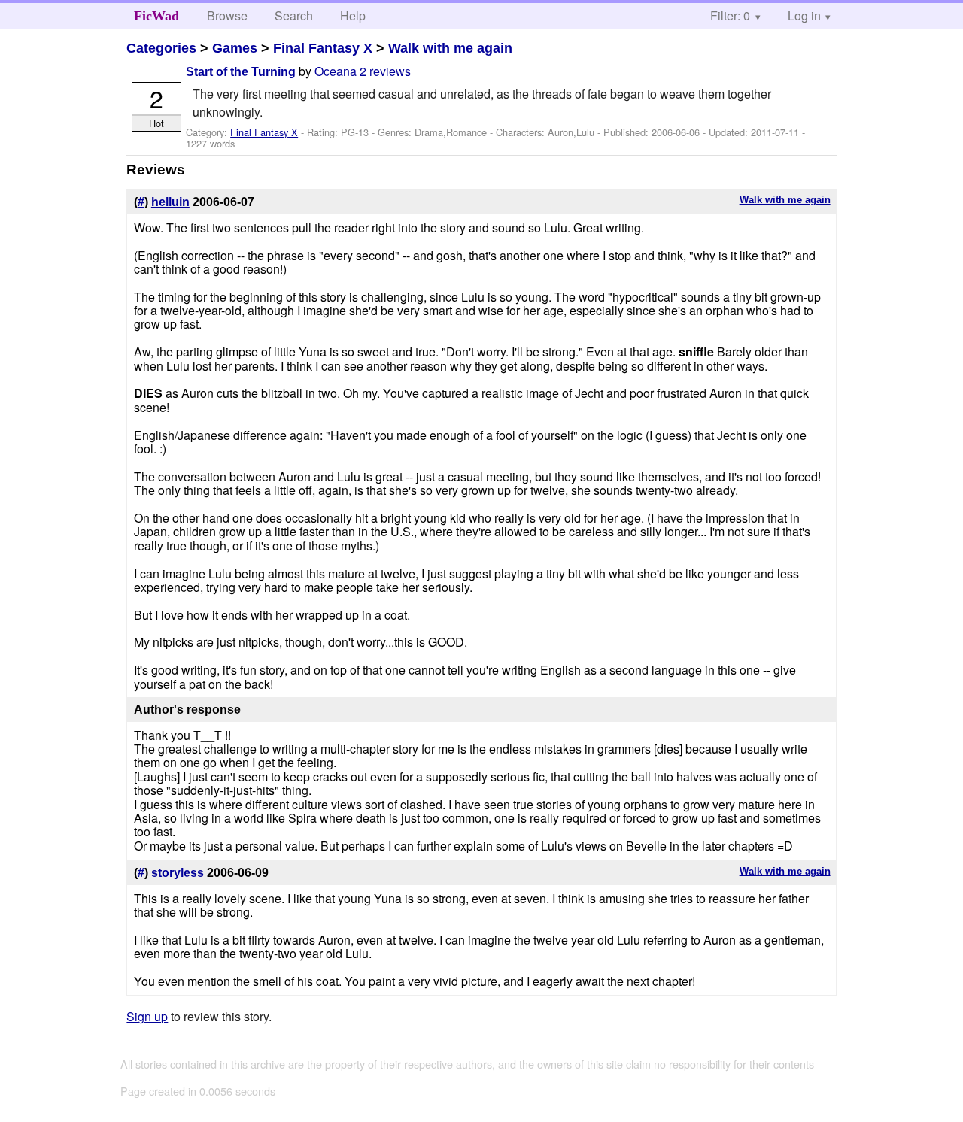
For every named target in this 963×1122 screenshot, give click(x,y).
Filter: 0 (730, 15)
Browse (227, 15)
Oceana (335, 71)
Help (353, 15)
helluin (170, 202)
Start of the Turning (241, 71)
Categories (161, 48)
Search (294, 15)
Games (234, 48)
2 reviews (385, 71)
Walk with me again (450, 48)
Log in (804, 15)
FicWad (156, 15)
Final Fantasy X (322, 48)
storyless (177, 872)
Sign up (147, 1016)
